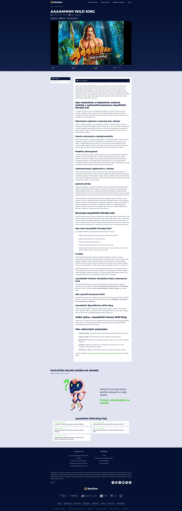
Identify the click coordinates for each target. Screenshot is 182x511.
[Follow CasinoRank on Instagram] (116, 482)
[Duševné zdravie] (114, 495)
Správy (130, 2)
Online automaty (92, 2)
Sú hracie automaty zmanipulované (78, 455)
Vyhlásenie (90, 508)
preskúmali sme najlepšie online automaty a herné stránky (103, 353)
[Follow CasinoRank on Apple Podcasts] (130, 482)
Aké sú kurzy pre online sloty (78, 460)
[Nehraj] (104, 495)
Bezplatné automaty (118, 2)
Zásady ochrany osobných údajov (104, 458)
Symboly (78, 458)
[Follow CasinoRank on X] (119, 482)
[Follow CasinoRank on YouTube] (123, 482)
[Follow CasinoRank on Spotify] (126, 482)
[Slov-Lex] (74, 495)
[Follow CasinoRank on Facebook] (113, 482)
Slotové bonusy (105, 2)
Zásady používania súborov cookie (76, 508)
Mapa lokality (125, 508)
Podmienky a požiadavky (59, 508)
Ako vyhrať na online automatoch (79, 463)
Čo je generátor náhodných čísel (78, 466)
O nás (104, 455)
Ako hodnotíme (104, 463)
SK (52, 482)
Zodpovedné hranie (114, 508)
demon (98, 130)
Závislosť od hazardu (101, 508)
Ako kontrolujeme (104, 460)
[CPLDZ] (89, 495)
